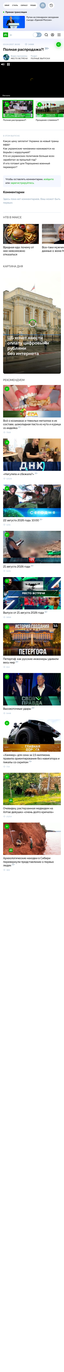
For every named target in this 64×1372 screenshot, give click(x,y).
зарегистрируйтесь (22, 182)
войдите (49, 179)
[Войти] (52, 34)
